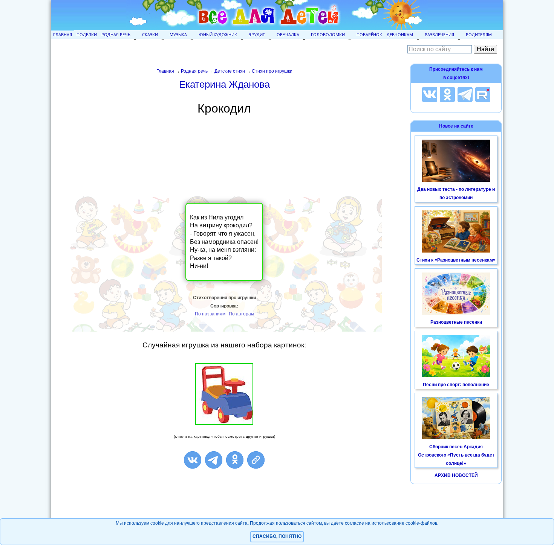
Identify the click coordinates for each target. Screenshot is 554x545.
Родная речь (115, 34)
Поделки (87, 34)
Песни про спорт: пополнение (456, 384)
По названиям (210, 314)
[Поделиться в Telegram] (213, 460)
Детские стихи (229, 71)
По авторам (241, 314)
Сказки (150, 34)
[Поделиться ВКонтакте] (192, 460)
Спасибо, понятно (277, 536)
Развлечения (439, 34)
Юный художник (218, 34)
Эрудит (257, 34)
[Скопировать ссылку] (256, 460)
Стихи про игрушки (272, 71)
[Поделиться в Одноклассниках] (234, 460)
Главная (62, 34)
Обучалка (288, 34)
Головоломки (328, 34)
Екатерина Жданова (224, 84)
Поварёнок (369, 34)
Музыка (178, 34)
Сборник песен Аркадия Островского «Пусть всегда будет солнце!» (456, 455)
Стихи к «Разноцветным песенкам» (456, 260)
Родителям (479, 34)
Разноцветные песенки (456, 322)
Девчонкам (400, 34)
